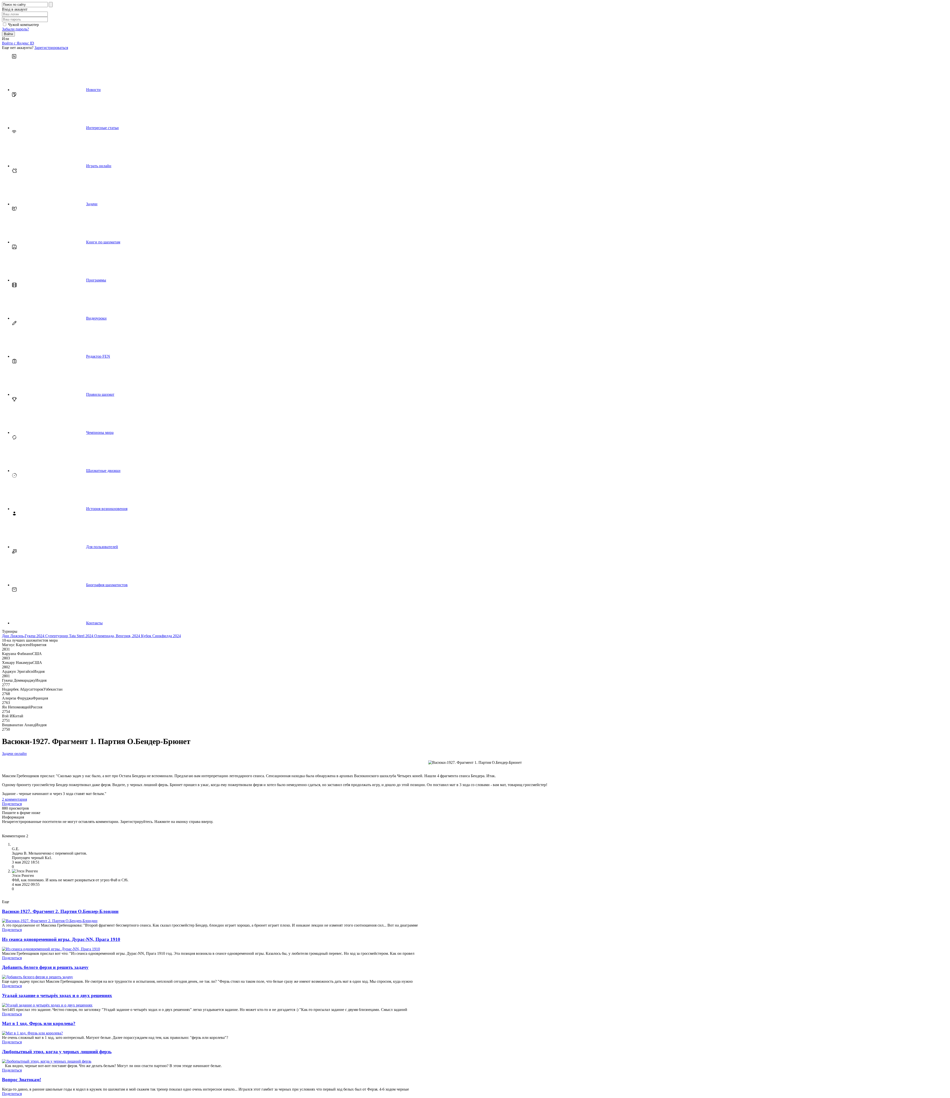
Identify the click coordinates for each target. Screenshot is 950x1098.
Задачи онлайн (14, 753)
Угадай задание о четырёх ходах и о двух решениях (57, 995)
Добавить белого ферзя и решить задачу (45, 967)
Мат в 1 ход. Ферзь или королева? (38, 1023)
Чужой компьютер (23, 25)
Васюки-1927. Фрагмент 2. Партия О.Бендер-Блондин (60, 911)
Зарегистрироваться (51, 48)
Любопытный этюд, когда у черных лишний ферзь (57, 1051)
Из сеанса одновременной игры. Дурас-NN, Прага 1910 (61, 939)
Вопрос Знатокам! (21, 1079)
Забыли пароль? (15, 29)
